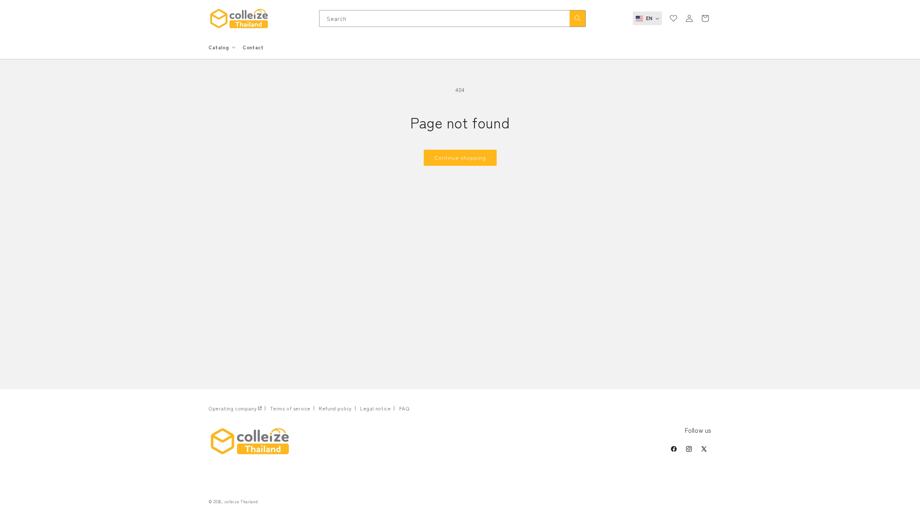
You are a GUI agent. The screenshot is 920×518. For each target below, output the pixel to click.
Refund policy (335, 408)
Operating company (232, 408)
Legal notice (375, 408)
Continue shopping (460, 157)
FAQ (404, 408)
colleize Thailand (241, 501)
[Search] (577, 18)
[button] (221, 47)
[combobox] (452, 18)
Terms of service (290, 408)
